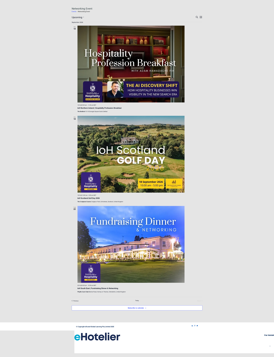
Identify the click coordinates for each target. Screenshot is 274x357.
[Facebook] (194, 326)
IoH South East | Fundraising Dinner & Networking (97, 288)
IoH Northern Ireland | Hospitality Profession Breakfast (99, 108)
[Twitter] (197, 326)
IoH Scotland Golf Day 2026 (88, 198)
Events (74, 11)
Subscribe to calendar (136, 308)
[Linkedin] (192, 326)
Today (137, 300)
